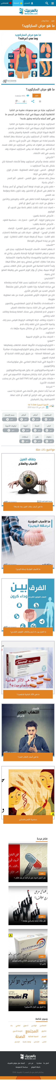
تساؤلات (25, 437)
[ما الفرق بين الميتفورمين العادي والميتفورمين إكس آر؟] (28, 960)
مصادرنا (39, 1063)
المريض (43, 1036)
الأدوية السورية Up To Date (38, 404)
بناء (11, 1025)
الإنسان (17, 1041)
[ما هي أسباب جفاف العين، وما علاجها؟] (28, 480)
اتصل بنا (46, 1063)
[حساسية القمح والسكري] (28, 792)
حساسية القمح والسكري (28, 819)
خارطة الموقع (35, 1067)
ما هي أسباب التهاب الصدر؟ (28, 757)
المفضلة (17, 3)
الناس (44, 1041)
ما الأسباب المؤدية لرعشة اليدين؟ (28, 569)
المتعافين (43, 1025)
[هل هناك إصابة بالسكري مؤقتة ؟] (28, 918)
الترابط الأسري (17, 1031)
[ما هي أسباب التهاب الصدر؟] (28, 730)
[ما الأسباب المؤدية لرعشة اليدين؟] (28, 542)
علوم (36, 95)
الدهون (25, 1025)
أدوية (25, 426)
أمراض (23, 415)
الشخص (36, 1041)
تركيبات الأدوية (10, 426)
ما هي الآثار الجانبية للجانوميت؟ (28, 694)
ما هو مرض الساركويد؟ (40, 89)
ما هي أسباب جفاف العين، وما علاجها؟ (28, 506)
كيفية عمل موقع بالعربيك (16, 1063)
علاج (37, 437)
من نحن (30, 1063)
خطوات (48, 437)
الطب (49, 426)
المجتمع (31, 1031)
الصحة (37, 426)
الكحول (43, 1031)
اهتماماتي (5, 3)
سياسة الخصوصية (22, 1067)
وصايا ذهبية (27, 1041)
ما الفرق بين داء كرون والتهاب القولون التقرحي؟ (28, 631)
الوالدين (34, 1025)
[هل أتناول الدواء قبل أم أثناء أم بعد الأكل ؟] (28, 875)
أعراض (35, 415)
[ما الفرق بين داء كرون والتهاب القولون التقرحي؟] (28, 605)
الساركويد (47, 415)
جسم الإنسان (9, 415)
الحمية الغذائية (33, 1036)
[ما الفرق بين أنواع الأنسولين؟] (28, 1004)
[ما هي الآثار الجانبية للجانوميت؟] (28, 667)
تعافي (18, 1025)
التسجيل (27, 3)
